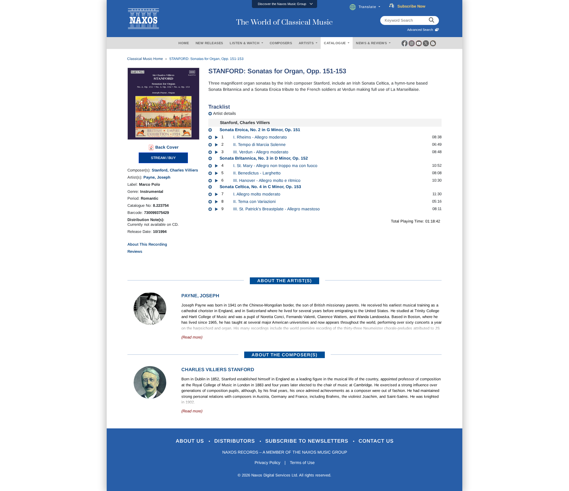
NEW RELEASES (209, 43)
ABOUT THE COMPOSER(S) (284, 354)
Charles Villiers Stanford (217, 369)
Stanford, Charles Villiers (175, 170)
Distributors (235, 441)
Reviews (134, 251)
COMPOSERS (281, 43)
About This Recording (147, 244)
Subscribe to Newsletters (307, 441)
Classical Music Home (145, 59)
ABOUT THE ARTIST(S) (284, 280)
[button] (284, 4)
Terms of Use (302, 462)
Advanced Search (421, 29)
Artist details (224, 113)
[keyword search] (431, 20)
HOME (183, 43)
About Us (191, 441)
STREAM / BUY (163, 158)
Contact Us (376, 441)
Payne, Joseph (156, 177)
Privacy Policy (267, 462)
